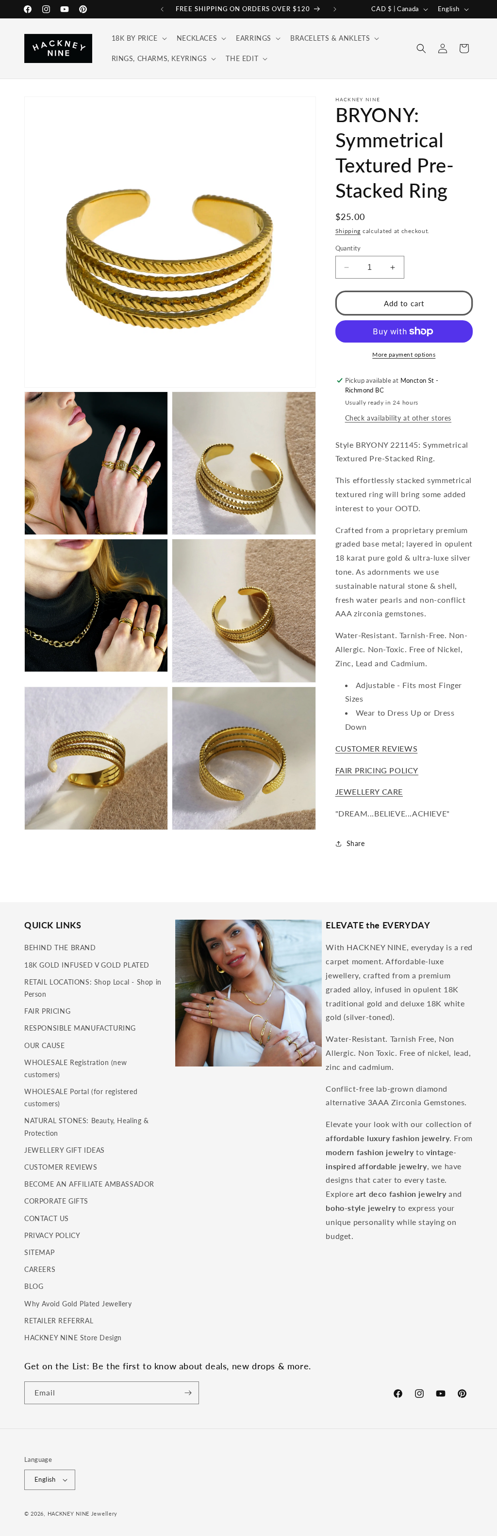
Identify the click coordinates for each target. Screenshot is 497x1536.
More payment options (403, 354)
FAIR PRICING (47, 1011)
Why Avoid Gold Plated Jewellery (78, 1304)
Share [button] (356, 843)
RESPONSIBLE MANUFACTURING (80, 1028)
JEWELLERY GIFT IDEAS (64, 1150)
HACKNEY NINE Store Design (73, 1337)
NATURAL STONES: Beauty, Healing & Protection (86, 1126)
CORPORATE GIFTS (56, 1201)
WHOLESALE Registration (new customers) (75, 1068)
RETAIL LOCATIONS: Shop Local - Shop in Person (93, 988)
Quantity (348, 248)
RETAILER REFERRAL (58, 1321)
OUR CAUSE (44, 1045)
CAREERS (39, 1269)
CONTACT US (46, 1218)
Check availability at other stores (398, 418)
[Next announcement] (335, 9)
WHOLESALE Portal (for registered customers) (80, 1097)
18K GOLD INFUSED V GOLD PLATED (86, 965)
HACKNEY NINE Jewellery (82, 1513)
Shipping (348, 231)
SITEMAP (39, 1252)
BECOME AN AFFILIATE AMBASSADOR (89, 1184)
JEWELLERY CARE (369, 791)
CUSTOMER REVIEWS (376, 748)
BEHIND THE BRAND (60, 947)
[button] (138, 38)
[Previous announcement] (162, 9)
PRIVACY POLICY (52, 1235)
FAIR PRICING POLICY (376, 770)
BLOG (33, 1286)
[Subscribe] (188, 1392)
